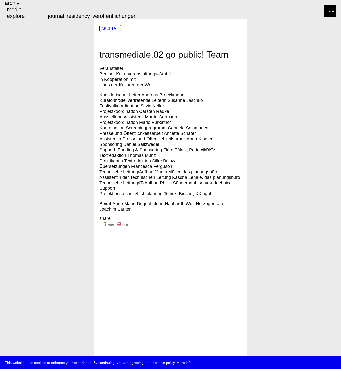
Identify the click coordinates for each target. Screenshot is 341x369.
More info (184, 363)
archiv (12, 3)
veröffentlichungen (114, 16)
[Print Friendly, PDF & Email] (117, 227)
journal (56, 16)
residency (78, 16)
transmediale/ (19, 11)
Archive (110, 28)
